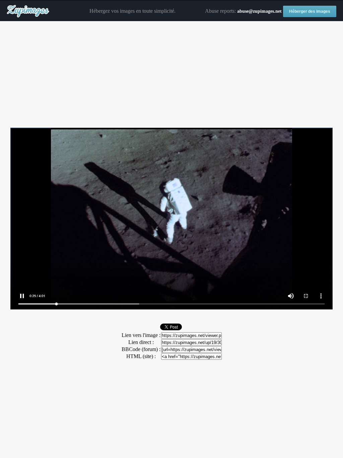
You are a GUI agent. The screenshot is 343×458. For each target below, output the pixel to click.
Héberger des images (309, 11)
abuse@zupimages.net (259, 11)
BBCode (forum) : (141, 349)
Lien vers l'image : (141, 335)
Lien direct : (141, 342)
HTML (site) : (141, 356)
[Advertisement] (171, 75)
